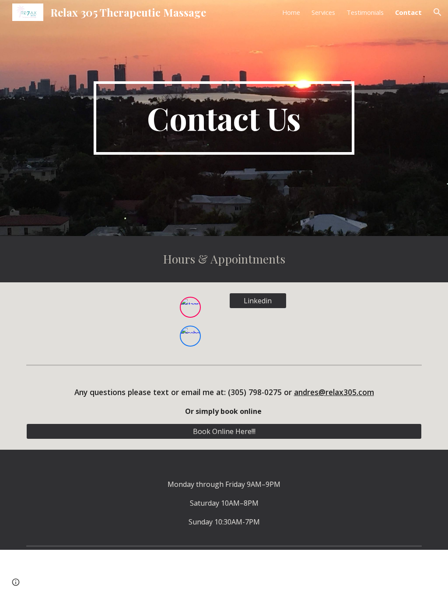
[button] (437, 12)
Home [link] (291, 12)
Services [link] (323, 12)
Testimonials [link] (365, 12)
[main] (224, 118)
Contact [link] (408, 12)
